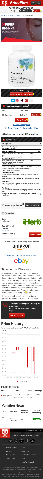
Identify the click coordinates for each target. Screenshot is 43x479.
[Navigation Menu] (38, 3)
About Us (9, 451)
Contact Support (11, 447)
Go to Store (28, 94)
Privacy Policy (10, 455)
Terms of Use (10, 458)
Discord (24, 458)
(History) (11, 11)
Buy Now (36, 11)
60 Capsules (6, 231)
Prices (5, 11)
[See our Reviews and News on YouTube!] (32, 441)
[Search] (33, 3)
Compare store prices (21, 124)
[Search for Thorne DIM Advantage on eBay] (21, 260)
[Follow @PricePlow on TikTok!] (27, 441)
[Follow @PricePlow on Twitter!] (10, 441)
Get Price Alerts (25, 11)
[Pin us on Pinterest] (16, 441)
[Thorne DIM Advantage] (21, 66)
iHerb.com (5, 221)
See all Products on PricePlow (23, 128)
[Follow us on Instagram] (21, 441)
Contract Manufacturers (29, 455)
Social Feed (25, 451)
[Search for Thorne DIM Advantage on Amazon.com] (21, 247)
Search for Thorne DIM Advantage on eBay (21, 255)
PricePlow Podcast (28, 462)
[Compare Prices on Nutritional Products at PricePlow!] (5, 433)
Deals (23, 447)
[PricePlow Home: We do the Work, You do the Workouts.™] (6, 4)
